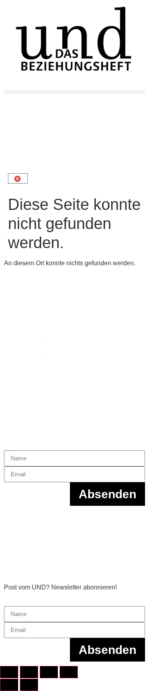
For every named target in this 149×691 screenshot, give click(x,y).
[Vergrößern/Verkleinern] (9, 672)
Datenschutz (21, 533)
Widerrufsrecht (24, 564)
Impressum (19, 518)
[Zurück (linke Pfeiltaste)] (9, 685)
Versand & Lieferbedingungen (46, 549)
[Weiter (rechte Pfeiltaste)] (29, 685)
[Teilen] (49, 672)
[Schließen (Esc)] (69, 672)
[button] (74, 92)
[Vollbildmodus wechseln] (29, 672)
